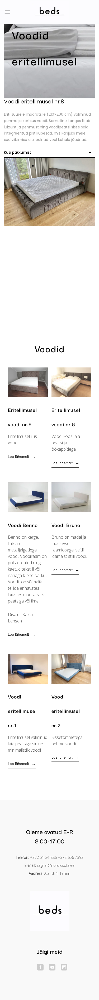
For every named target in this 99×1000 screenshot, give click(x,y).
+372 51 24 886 (43, 857)
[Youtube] (52, 967)
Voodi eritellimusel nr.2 (65, 710)
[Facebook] (40, 967)
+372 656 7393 (70, 857)
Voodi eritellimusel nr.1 (22, 710)
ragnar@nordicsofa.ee (55, 865)
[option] (49, 61)
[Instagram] (64, 967)
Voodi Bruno (66, 525)
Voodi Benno (23, 525)
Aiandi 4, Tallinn (57, 873)
